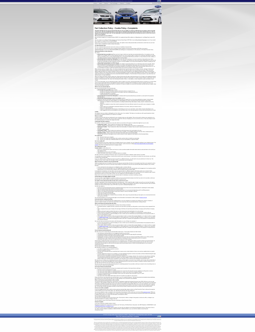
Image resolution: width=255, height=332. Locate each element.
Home (95, 3)
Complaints (136, 316)
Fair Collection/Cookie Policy (126, 316)
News (100, 3)
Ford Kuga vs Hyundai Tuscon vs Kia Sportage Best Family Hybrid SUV (116, 1)
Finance (122, 3)
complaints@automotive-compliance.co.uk (104, 306)
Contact (128, 3)
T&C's (117, 316)
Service (106, 3)
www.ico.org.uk (143, 197)
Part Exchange (113, 3)
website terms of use (103, 217)
